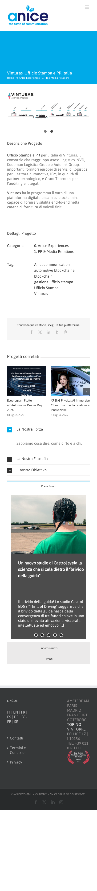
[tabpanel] (48, 566)
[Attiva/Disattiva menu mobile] (87, 7)
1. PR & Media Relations (54, 251)
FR (23, 712)
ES (9, 717)
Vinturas (14, 193)
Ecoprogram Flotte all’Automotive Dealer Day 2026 (24, 405)
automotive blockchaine (54, 270)
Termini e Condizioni (19, 750)
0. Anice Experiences (51, 245)
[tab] (48, 486)
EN (15, 712)
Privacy (16, 762)
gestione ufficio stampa (53, 282)
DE (16, 717)
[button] (10, 391)
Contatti (16, 738)
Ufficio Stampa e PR (23, 155)
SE (16, 721)
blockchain (43, 276)
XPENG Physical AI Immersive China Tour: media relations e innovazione (70, 405)
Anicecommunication (52, 264)
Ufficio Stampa (46, 288)
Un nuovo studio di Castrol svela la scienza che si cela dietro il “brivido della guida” (51, 569)
